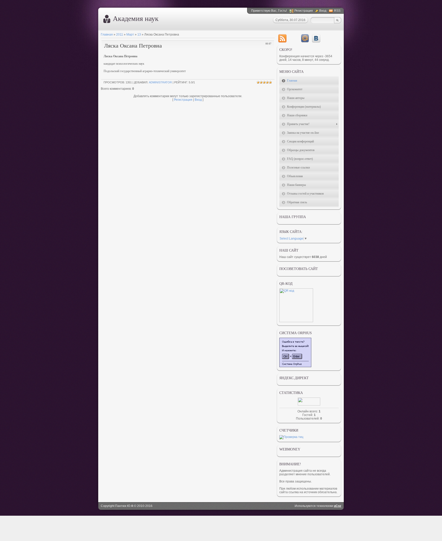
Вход (322, 11)
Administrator (160, 82)
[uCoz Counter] (309, 404)
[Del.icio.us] (294, 38)
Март (130, 34)
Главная (107, 34)
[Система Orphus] (295, 366)
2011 (119, 34)
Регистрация (303, 11)
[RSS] (282, 38)
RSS (337, 11)
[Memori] (305, 38)
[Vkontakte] (316, 38)
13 (139, 34)
